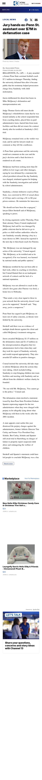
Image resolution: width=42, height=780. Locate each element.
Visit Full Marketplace (32, 478)
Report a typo (8, 463)
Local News (9, 19)
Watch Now (35, 3)
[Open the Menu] (4, 3)
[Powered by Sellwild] (36, 609)
